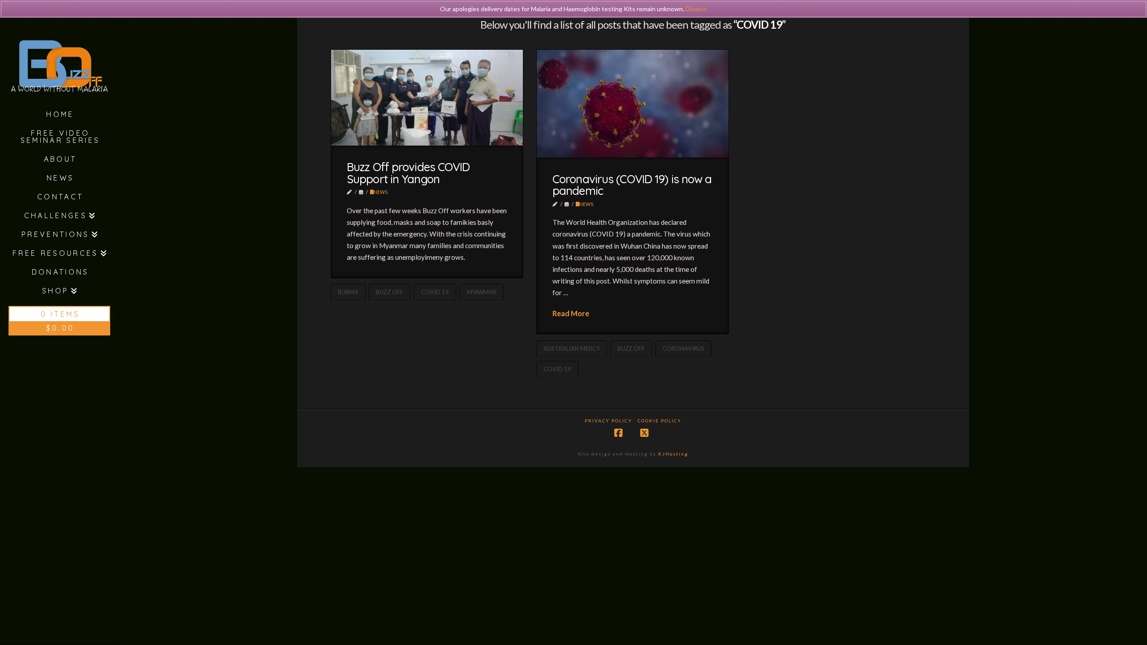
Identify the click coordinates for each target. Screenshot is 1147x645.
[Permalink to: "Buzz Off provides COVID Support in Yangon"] (427, 98)
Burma (348, 292)
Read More (570, 313)
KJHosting (673, 453)
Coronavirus (683, 348)
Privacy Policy (608, 420)
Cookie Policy (659, 420)
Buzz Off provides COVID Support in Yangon (408, 173)
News (381, 192)
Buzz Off (389, 292)
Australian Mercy (571, 348)
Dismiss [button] (696, 9)
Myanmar (481, 292)
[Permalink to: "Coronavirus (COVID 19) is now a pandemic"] (633, 104)
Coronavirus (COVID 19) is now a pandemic (631, 185)
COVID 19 (435, 292)
